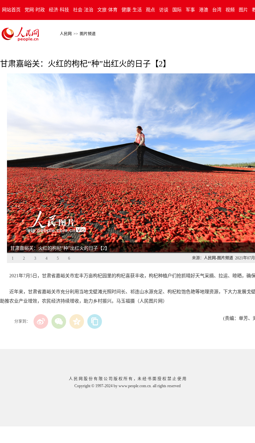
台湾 (216, 9)
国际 (177, 9)
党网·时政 (35, 9)
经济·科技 (59, 9)
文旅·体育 (107, 9)
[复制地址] (94, 321)
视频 (230, 9)
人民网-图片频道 (218, 258)
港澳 (203, 9)
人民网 (66, 34)
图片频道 (88, 34)
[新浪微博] (41, 321)
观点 (150, 9)
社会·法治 (83, 9)
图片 (243, 9)
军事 (190, 9)
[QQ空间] (76, 321)
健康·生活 (132, 9)
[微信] (58, 321)
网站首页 (11, 9)
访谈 (163, 9)
